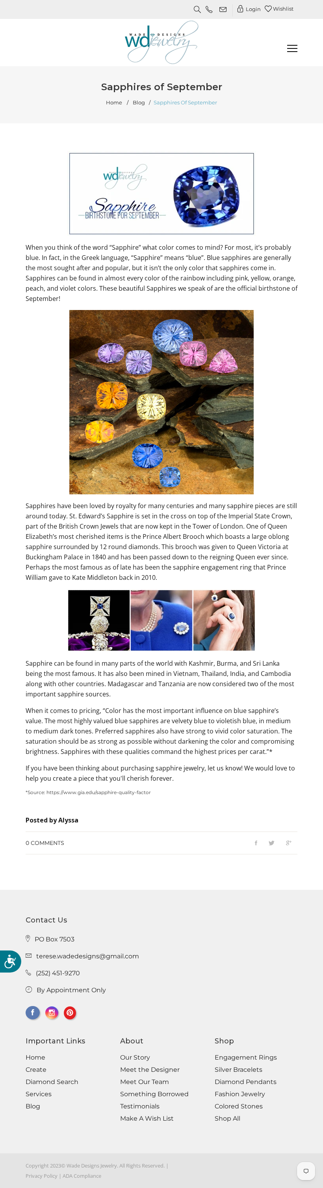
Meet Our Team (144, 1082)
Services (39, 1094)
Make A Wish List (147, 1119)
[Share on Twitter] (272, 843)
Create (36, 1070)
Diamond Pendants (246, 1082)
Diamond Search (52, 1082)
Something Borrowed (154, 1094)
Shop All (227, 1119)
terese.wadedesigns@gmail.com (87, 956)
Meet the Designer (150, 1070)
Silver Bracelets (238, 1070)
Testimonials (140, 1106)
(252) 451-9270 (58, 973)
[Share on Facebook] (256, 843)
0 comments (45, 842)
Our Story (135, 1057)
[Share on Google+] (288, 843)
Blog (139, 102)
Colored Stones (239, 1106)
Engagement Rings (246, 1057)
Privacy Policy (42, 1175)
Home (114, 102)
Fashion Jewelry (240, 1094)
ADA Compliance (82, 1175)
